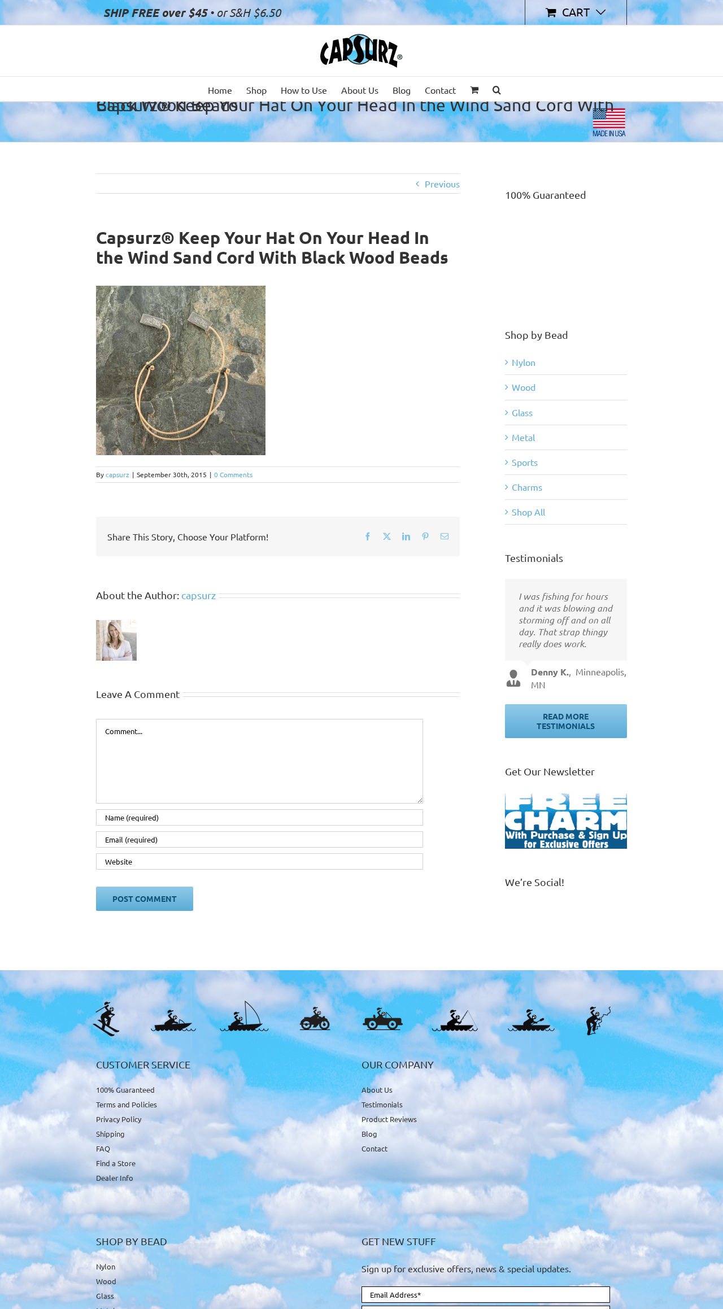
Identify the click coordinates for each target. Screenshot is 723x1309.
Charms (527, 486)
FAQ (103, 1148)
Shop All (528, 511)
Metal (523, 437)
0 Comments (233, 474)
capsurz (117, 474)
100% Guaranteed (125, 1089)
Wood (523, 386)
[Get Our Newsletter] (566, 821)
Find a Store (116, 1163)
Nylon (523, 362)
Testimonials (382, 1104)
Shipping (110, 1133)
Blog (369, 1133)
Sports (525, 462)
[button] (497, 89)
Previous (442, 183)
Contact (374, 1148)
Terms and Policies (126, 1104)
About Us (377, 1089)
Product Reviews (389, 1119)
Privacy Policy (118, 1119)
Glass (522, 412)
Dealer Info (114, 1178)
